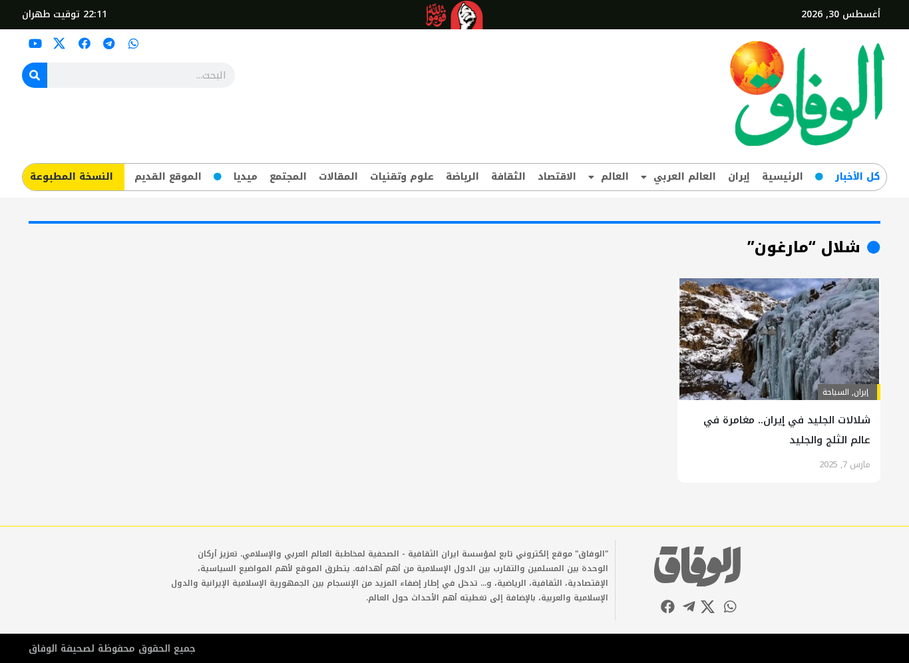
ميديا (246, 177)
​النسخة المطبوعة (71, 177)
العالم (615, 177)
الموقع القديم (168, 177)
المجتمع (288, 177)
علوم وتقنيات (402, 177)
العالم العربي (684, 177)
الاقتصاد (557, 177)
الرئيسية (782, 177)
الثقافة (508, 177)
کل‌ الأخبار (857, 177)
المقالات (338, 177)
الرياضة (462, 177)
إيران (739, 177)
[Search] (34, 75)
